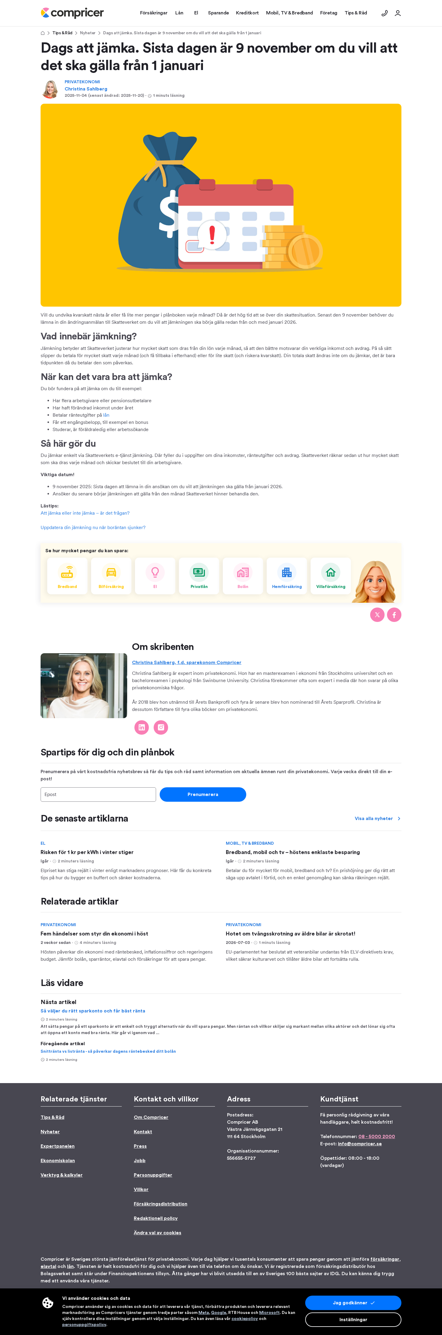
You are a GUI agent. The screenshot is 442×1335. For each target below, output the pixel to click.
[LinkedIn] (141, 727)
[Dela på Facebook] (394, 615)
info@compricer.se (360, 1143)
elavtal (48, 1266)
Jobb (140, 1160)
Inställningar (353, 1319)
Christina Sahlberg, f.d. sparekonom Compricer (186, 662)
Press (140, 1146)
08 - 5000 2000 (376, 1136)
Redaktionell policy (156, 1218)
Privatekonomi (82, 82)
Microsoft (269, 1313)
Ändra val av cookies (157, 1232)
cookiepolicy (245, 1319)
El (43, 843)
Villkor (141, 1189)
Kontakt (143, 1131)
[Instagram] (161, 727)
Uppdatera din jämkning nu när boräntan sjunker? (93, 527)
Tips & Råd (62, 33)
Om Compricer (151, 1117)
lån (106, 415)
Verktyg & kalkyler (62, 1175)
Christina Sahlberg (86, 89)
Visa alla (374, 818)
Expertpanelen (58, 1146)
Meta (203, 1313)
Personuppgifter (153, 1175)
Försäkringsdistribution (160, 1204)
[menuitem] (72, 13)
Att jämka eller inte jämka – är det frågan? (85, 513)
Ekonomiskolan (58, 1160)
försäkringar (384, 1259)
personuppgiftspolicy (84, 1325)
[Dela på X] (377, 615)
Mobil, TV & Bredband (250, 843)
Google (218, 1313)
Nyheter (88, 33)
